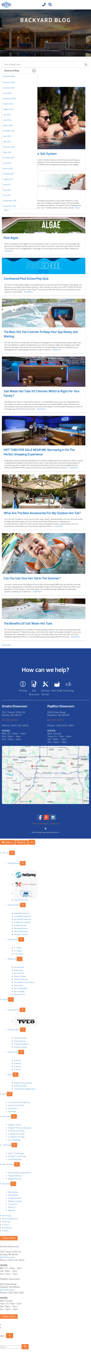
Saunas (5, 999)
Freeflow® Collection (22, 922)
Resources (12, 959)
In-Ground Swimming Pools (19, 1102)
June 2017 (7, 184)
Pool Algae (11, 238)
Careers (5, 1231)
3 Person (17, 1063)
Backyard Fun (19, 994)
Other (10, 1074)
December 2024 (9, 98)
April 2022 (7, 136)
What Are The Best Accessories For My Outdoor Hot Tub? (42, 513)
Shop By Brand (14, 863)
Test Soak (56, 690)
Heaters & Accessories (23, 1083)
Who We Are (13, 1192)
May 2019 (7, 152)
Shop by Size (13, 939)
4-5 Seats (18, 951)
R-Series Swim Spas (16, 1131)
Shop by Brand (14, 1010)
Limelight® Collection (22, 916)
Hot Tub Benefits (20, 988)
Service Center (45, 692)
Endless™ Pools (14, 1125)
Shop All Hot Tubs (21, 900)
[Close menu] (31, 842)
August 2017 (8, 179)
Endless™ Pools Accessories (19, 1128)
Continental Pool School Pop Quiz (26, 279)
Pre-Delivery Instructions (24, 982)
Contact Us (54, 823)
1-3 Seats (18, 948)
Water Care (18, 970)
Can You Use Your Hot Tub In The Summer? (32, 578)
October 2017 (8, 174)
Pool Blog (12, 1111)
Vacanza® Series (21, 931)
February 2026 (9, 82)
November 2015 (9, 206)
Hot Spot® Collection (22, 919)
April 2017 (7, 195)
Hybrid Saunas (19, 1041)
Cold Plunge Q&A (15, 1159)
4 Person (17, 1060)
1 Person (17, 1069)
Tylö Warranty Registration (25, 1089)
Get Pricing (6, 1215)
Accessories (19, 967)
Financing (68, 690)
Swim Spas (6, 1116)
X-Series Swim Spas (16, 1134)
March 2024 (8, 104)
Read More (8, 251)
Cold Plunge (6, 1145)
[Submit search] (25, 1346)
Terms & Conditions (40, 823)
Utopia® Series (20, 925)
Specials (11, 1210)
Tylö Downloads (20, 1086)
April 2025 (7, 93)
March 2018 (8, 168)
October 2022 (8, 131)
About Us (11, 1207)
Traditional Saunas (21, 1044)
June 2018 (7, 163)
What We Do (13, 1195)
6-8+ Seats (18, 954)
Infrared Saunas (20, 1038)
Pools (4, 1094)
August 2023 (8, 109)
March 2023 (8, 125)
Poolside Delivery (15, 1175)
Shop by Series (14, 905)
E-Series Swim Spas (16, 1137)
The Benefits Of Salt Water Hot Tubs (28, 623)
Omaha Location (14, 1198)
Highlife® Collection (22, 913)
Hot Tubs (5, 853)
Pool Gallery (13, 1108)
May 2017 (7, 190)
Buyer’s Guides (20, 976)
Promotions (7, 1228)
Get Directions (10, 720)
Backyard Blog (11, 70)
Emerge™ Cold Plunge (17, 1156)
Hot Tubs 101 (19, 973)
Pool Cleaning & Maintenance (19, 1173)
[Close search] (9, 1335)
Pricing (23, 690)
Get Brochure (34, 692)
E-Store (5, 1225)
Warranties (18, 985)
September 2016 (9, 201)
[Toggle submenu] (12, 853)
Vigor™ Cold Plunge (16, 1153)
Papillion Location (15, 1201)
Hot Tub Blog (19, 991)
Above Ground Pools (16, 1105)
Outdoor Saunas (20, 1047)
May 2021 (7, 141)
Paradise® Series (21, 928)
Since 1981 (6, 1184)
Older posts (6, 645)
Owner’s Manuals (21, 979)
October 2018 (8, 158)
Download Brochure (10, 1218)
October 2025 (8, 88)
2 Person (17, 1066)
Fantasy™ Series (20, 934)
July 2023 (7, 115)
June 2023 (7, 120)
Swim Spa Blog (14, 1140)
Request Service (14, 1179)
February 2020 (9, 147)
